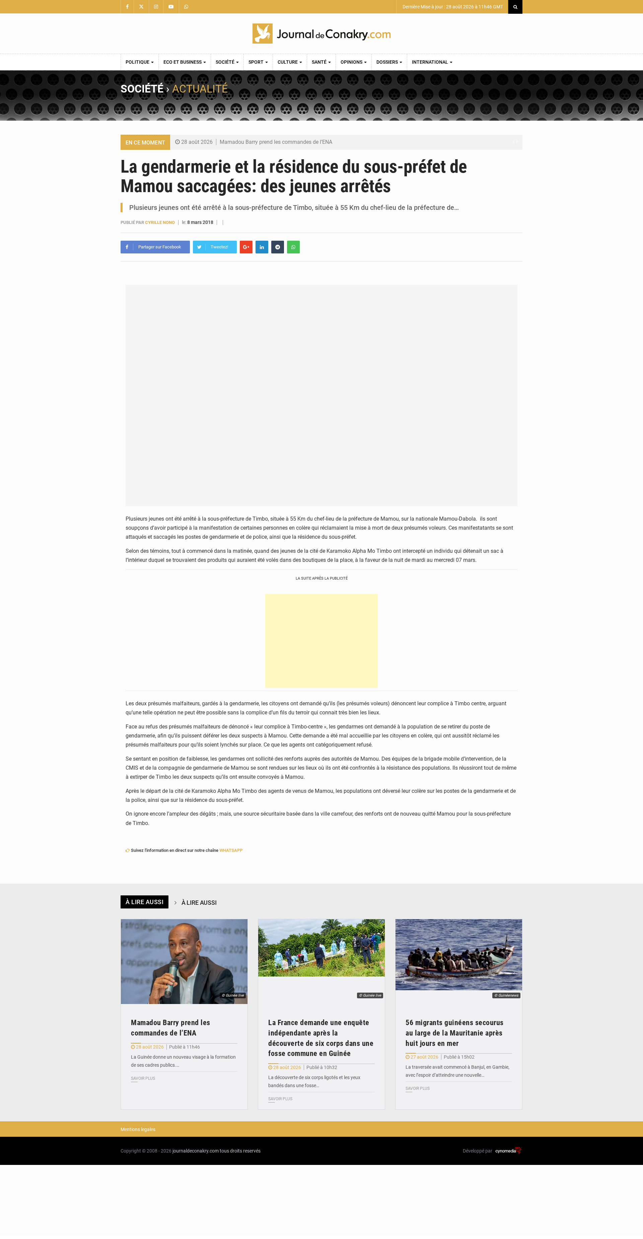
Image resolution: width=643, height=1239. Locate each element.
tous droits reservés (240, 1151)
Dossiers (387, 62)
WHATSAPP (230, 850)
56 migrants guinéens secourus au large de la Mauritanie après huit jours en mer (455, 1033)
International (430, 62)
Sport (256, 62)
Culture (288, 62)
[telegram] (277, 247)
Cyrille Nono (160, 222)
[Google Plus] (246, 247)
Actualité (200, 88)
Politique (138, 62)
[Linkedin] (262, 247)
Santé (320, 62)
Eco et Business (183, 62)
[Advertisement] (321, 641)
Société (225, 62)
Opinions (352, 62)
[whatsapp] (293, 247)
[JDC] (321, 33)
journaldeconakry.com (195, 1151)
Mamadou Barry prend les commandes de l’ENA (276, 142)
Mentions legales (138, 1129)
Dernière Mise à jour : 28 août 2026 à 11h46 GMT (452, 6)
